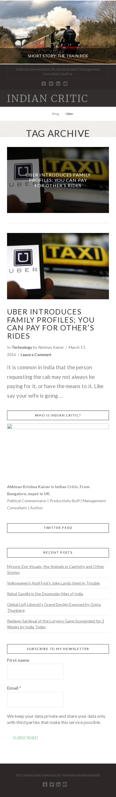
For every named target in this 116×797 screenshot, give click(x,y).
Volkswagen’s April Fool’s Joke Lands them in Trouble (53, 583)
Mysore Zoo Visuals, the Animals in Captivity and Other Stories (55, 569)
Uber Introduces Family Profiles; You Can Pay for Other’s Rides (51, 323)
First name (18, 660)
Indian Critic (47, 99)
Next (104, 32)
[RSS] (72, 83)
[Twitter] (51, 83)
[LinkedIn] (58, 83)
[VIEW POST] (58, 266)
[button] (106, 97)
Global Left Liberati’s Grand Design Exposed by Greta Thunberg (54, 607)
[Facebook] (44, 83)
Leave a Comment (36, 354)
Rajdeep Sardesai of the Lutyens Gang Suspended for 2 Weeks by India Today (55, 624)
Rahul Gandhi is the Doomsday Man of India (45, 593)
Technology (22, 347)
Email (14, 687)
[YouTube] (65, 83)
